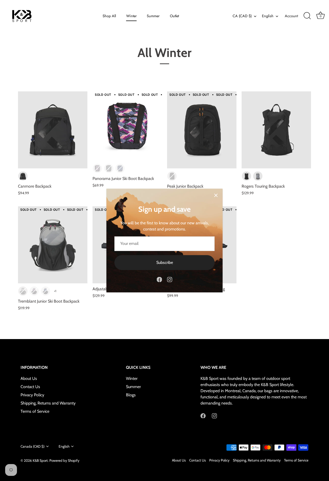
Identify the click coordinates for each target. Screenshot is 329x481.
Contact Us (30, 386)
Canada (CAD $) (32, 446)
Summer (153, 15)
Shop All (109, 15)
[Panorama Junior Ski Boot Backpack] (127, 126)
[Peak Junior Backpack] (201, 129)
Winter (131, 15)
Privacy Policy (32, 394)
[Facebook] (159, 279)
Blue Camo (120, 168)
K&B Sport (40, 460)
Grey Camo (108, 168)
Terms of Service (35, 411)
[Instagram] (169, 279)
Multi (97, 168)
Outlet (174, 15)
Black (23, 176)
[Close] (216, 195)
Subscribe (164, 262)
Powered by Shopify (64, 460)
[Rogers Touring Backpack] (276, 129)
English (267, 16)
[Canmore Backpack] (52, 129)
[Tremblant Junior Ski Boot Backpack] (52, 244)
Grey (257, 176)
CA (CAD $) (242, 16)
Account (291, 15)
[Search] (307, 16)
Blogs (131, 394)
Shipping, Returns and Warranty (48, 403)
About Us (29, 378)
